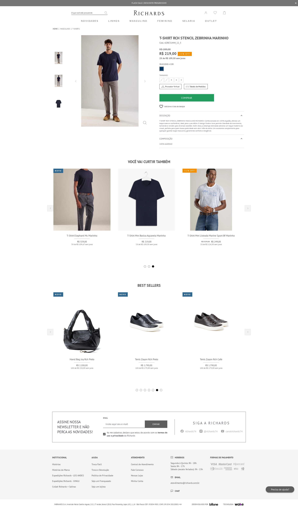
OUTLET (211, 21)
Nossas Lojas (137, 475)
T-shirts (76, 29)
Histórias (56, 464)
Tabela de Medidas (198, 86)
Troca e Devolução (100, 470)
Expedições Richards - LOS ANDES (68, 475)
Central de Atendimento (142, 464)
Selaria (188, 21)
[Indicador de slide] (145, 266)
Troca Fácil (97, 464)
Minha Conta (137, 481)
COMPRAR (186, 97)
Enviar (156, 424)
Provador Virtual (172, 86)
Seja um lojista (99, 486)
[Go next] (144, 81)
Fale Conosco (137, 470)
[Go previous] (75, 81)
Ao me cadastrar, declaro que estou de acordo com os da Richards (137, 434)
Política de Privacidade (102, 475)
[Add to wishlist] (161, 106)
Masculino (138, 21)
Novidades (90, 21)
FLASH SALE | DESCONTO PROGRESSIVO (149, 3)
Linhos (114, 21)
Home (55, 29)
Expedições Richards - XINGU (65, 481)
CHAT (177, 491)
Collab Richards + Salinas (64, 486)
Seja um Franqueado (101, 481)
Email (105, 418)
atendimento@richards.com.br (185, 483)
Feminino (164, 21)
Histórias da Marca (61, 470)
